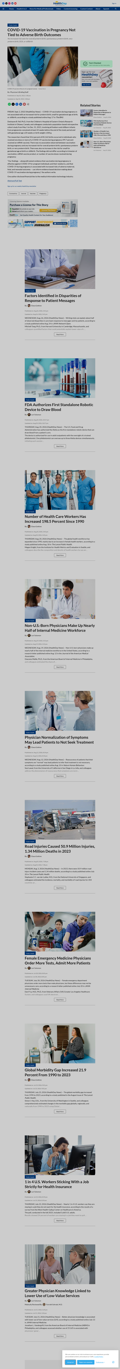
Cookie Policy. (98, 1356)
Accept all (70, 1362)
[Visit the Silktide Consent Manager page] (113, 1362)
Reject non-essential (85, 1362)
